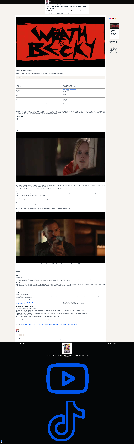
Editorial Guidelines (22, 355)
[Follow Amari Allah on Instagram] (21, 335)
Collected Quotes (111, 349)
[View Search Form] (88, 1)
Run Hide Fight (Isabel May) (20, 303)
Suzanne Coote (70, 324)
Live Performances (80, 1)
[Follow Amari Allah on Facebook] (20, 335)
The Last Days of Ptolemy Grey (40, 195)
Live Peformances (111, 351)
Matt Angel (46, 324)
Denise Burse (37, 324)
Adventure (67, 89)
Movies (49, 4)
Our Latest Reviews (111, 355)
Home (47, 4)
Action (64, 89)
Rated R (58, 324)
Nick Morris (55, 324)
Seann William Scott (63, 324)
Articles (111, 345)
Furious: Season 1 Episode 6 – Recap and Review (114, 33)
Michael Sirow (50, 324)
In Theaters (23, 87)
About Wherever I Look (22, 347)
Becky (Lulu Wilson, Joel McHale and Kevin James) (24, 302)
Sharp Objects (66, 188)
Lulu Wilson (42, 324)
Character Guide (74, 1)
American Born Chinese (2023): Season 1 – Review (24, 339)
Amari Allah (48, 13)
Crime (71, 89)
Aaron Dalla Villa (23, 324)
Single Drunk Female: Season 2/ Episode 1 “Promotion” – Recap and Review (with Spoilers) (90, 339)
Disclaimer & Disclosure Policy (22, 353)
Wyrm (39, 188)
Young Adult (74, 89)
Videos (85, 1)
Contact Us (22, 349)
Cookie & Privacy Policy (22, 351)
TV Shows (64, 1)
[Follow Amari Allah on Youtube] (23, 335)
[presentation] (114, 26)
